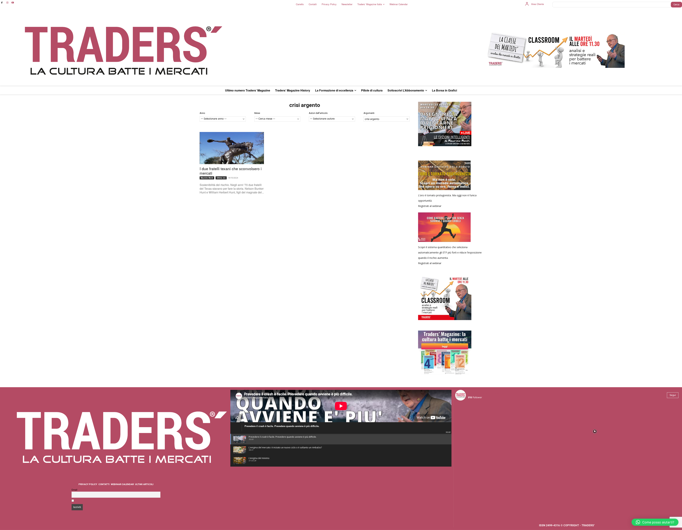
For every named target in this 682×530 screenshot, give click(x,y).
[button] (655, 522)
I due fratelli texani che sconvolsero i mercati (231, 171)
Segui (673, 395)
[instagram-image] (482, 431)
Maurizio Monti (207, 178)
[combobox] (223, 119)
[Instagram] (7, 3)
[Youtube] (13, 3)
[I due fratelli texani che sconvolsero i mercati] (232, 148)
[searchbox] (223, 119)
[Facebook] (2, 3)
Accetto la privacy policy (89, 501)
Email (74, 489)
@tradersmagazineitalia (483, 393)
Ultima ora (221, 178)
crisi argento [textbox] (372, 118)
